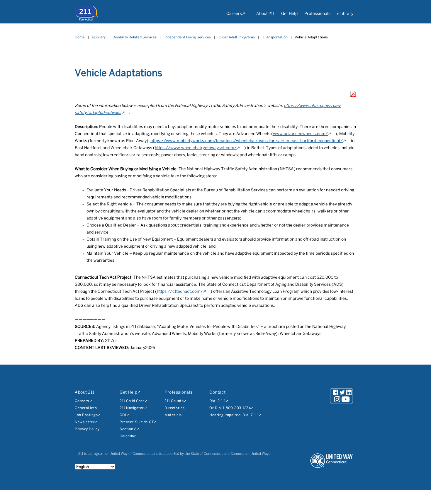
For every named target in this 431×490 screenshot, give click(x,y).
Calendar (128, 436)
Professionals (317, 14)
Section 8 (128, 429)
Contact (217, 392)
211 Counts (174, 401)
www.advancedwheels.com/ (300, 134)
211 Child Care (132, 401)
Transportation (275, 37)
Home (80, 37)
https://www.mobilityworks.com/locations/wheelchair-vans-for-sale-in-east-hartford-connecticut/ (246, 141)
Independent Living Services (187, 37)
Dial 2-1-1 (217, 401)
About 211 (265, 14)
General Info (86, 408)
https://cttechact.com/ (180, 292)
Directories (174, 408)
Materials (173, 415)
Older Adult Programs (237, 37)
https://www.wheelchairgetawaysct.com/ (196, 148)
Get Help (289, 14)
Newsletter (85, 422)
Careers (234, 14)
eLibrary (345, 14)
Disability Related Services (135, 37)
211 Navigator (132, 408)
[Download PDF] (353, 96)
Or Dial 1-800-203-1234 (230, 408)
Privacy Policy (87, 429)
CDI (123, 415)
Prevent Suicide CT (137, 422)
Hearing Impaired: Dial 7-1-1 (234, 415)
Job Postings (86, 415)
